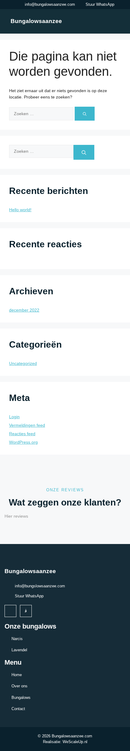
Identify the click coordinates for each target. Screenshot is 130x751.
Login (14, 416)
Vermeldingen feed (27, 425)
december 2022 (24, 310)
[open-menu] (116, 21)
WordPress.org (23, 442)
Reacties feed (22, 433)
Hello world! (20, 209)
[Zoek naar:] (42, 113)
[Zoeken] (85, 114)
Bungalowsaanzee (36, 21)
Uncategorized (23, 363)
